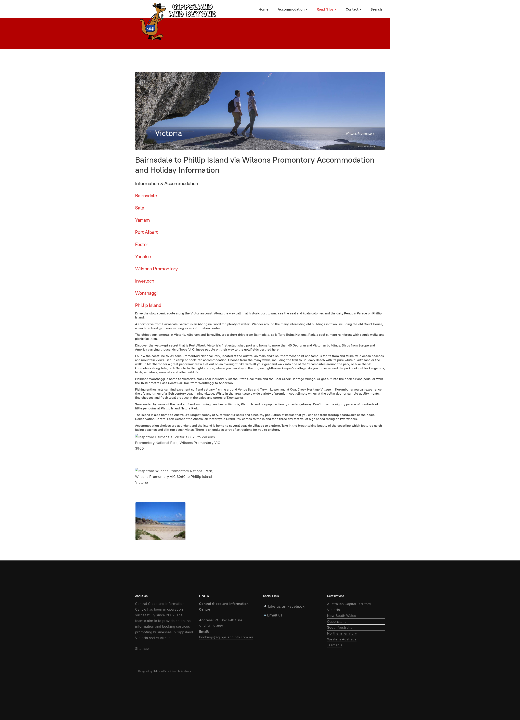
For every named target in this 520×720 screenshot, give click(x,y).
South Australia (339, 627)
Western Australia (341, 639)
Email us (275, 615)
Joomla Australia (182, 671)
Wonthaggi (146, 293)
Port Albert (146, 232)
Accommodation (292, 9)
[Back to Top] (508, 708)
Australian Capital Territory (349, 603)
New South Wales (341, 615)
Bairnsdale (146, 195)
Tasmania (334, 645)
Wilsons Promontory (156, 269)
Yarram (142, 220)
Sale (139, 208)
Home (264, 9)
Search (376, 9)
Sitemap (142, 648)
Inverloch (144, 281)
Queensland (337, 621)
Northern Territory (342, 633)
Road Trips (326, 9)
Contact (352, 9)
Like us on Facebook (286, 606)
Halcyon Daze (161, 671)
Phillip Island (148, 305)
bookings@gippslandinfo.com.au (226, 637)
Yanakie (143, 256)
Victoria (333, 609)
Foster (141, 244)
